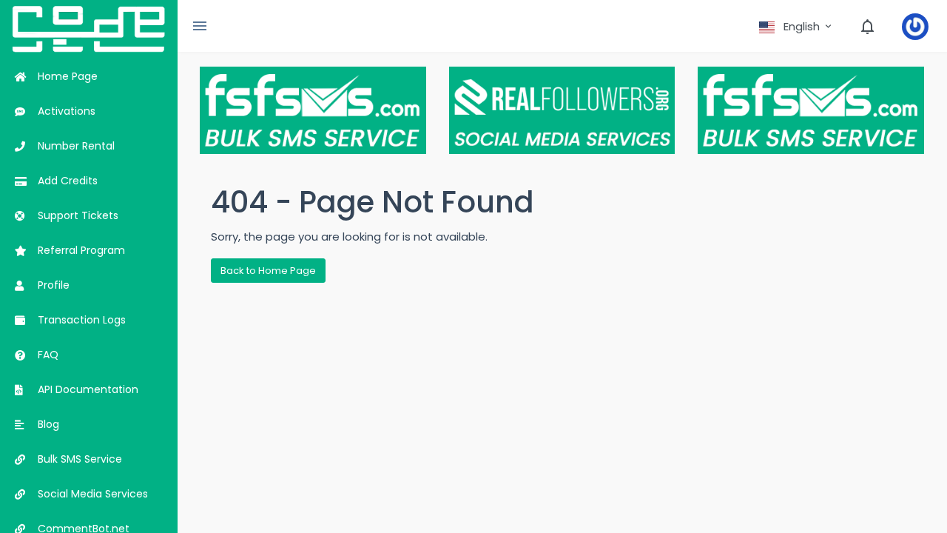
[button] (796, 27)
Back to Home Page (268, 271)
